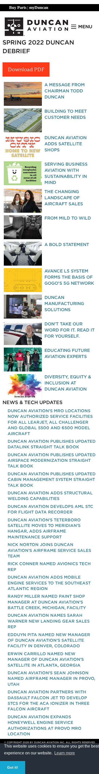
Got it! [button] (12, 767)
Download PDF (26, 69)
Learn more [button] (64, 753)
